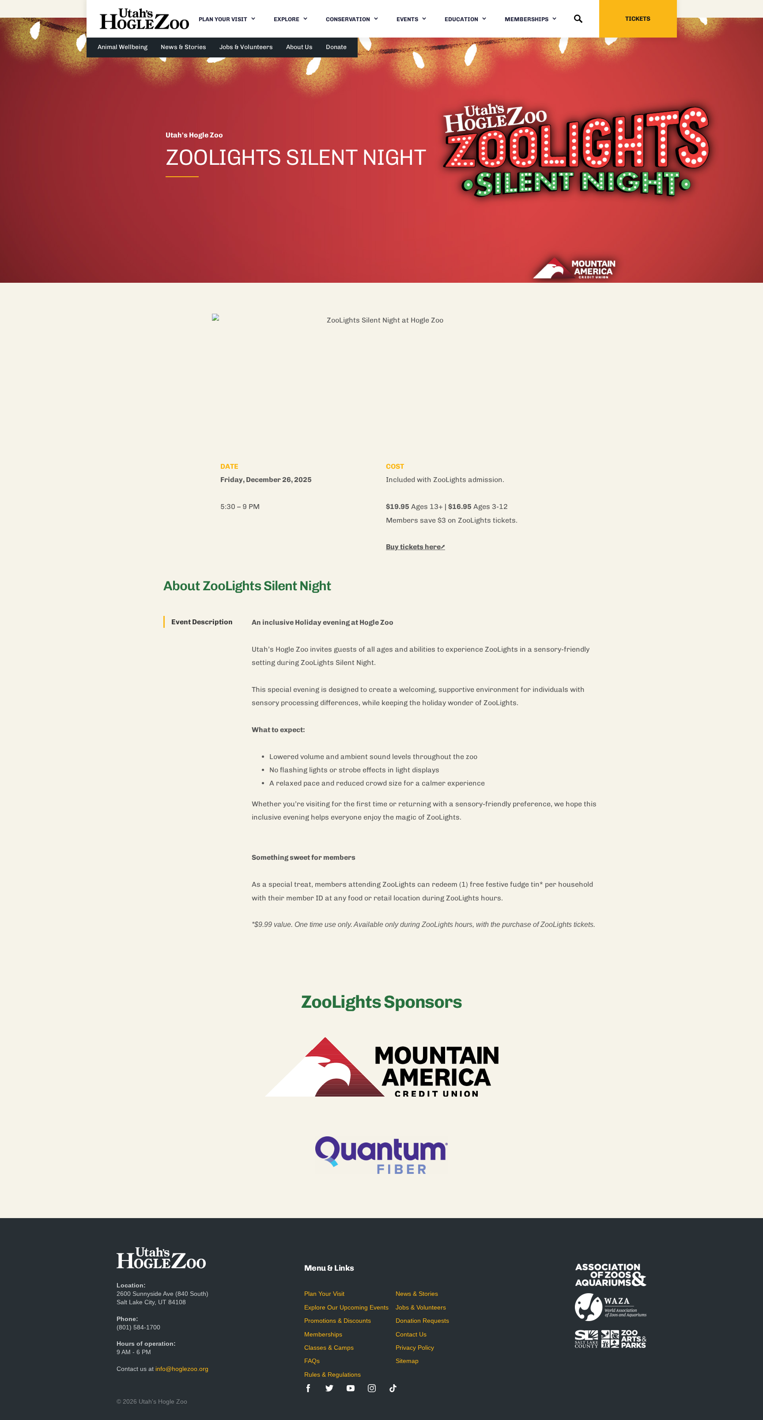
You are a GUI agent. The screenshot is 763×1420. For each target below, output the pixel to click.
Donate (336, 47)
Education (461, 19)
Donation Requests (422, 1320)
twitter (329, 1388)
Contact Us (411, 1334)
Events (407, 19)
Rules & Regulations (332, 1374)
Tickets (637, 19)
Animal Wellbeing (122, 47)
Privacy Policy (415, 1347)
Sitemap (407, 1360)
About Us (299, 47)
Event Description (202, 622)
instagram (372, 1388)
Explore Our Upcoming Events (346, 1307)
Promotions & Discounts (337, 1320)
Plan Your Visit (223, 19)
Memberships (526, 19)
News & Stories (183, 47)
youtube (351, 1388)
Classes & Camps (329, 1347)
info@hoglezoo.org (181, 1368)
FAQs (312, 1360)
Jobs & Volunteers (246, 47)
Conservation (348, 19)
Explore (286, 19)
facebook (308, 1388)
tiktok (393, 1388)
